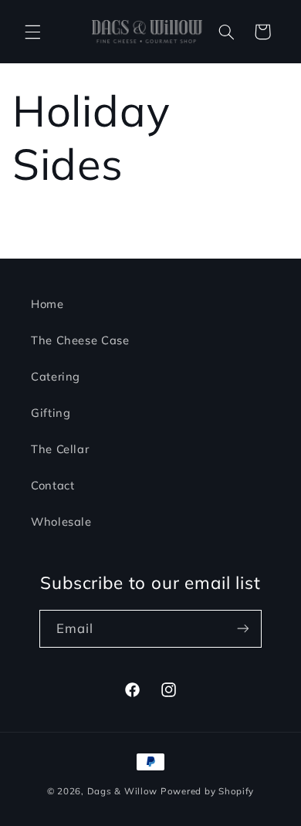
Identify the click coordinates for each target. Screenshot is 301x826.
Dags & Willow (124, 791)
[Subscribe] (243, 629)
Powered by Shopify (207, 791)
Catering (55, 376)
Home (47, 303)
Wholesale (61, 521)
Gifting (50, 412)
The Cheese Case (80, 340)
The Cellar (60, 449)
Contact (52, 485)
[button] (32, 31)
